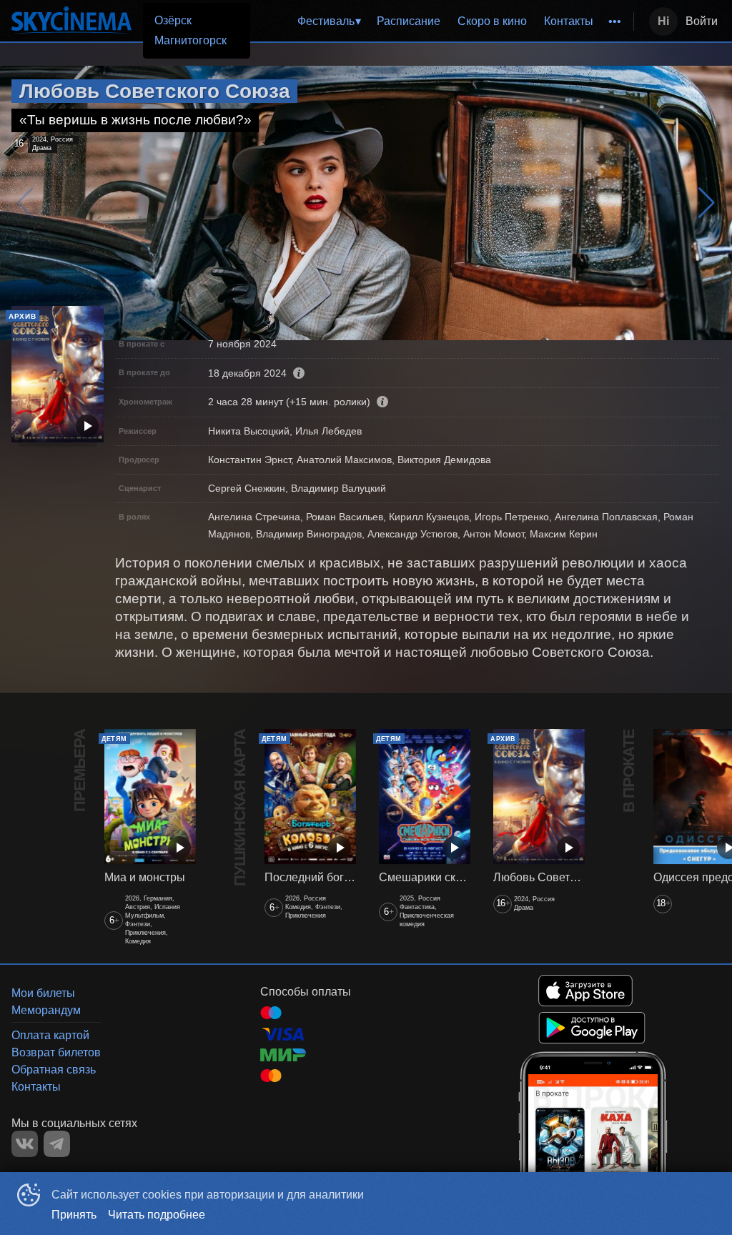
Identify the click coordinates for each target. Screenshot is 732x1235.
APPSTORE (585, 990)
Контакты (568, 21)
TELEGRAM (57, 1144)
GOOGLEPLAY (592, 1027)
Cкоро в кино (492, 21)
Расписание (408, 21)
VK (24, 1144)
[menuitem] (329, 21)
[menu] (422, 21)
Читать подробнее (156, 1215)
